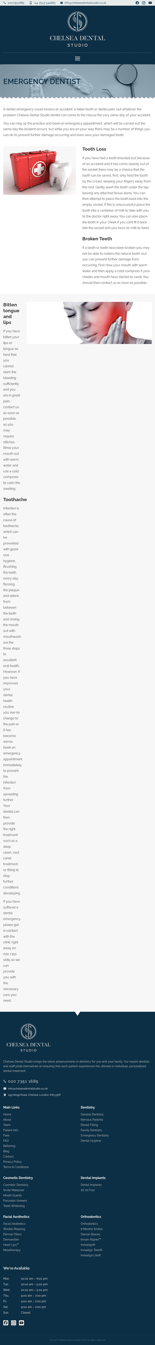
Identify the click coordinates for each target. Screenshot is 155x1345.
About (7, 1119)
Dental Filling (89, 1125)
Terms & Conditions (16, 1167)
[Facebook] (137, 2)
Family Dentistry (91, 1130)
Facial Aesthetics (14, 1223)
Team (6, 1125)
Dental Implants (91, 1184)
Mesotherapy (12, 1250)
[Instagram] (143, 2)
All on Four (88, 1190)
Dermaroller (11, 1239)
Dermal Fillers (12, 1234)
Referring (9, 1146)
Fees (6, 1135)
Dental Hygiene (91, 1140)
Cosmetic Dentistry (15, 1184)
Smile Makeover (13, 1190)
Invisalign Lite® (91, 1255)
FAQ (5, 1140)
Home (7, 1114)
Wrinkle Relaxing (14, 1229)
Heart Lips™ (11, 1244)
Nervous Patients (92, 1119)
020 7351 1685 (23, 1081)
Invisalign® (88, 1244)
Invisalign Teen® (91, 1250)
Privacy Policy (12, 1161)
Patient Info (10, 1130)
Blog (6, 1151)
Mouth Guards (12, 1195)
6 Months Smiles (92, 1229)
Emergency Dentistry (95, 1135)
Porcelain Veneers (15, 1200)
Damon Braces (90, 1234)
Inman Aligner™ (91, 1239)
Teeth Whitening (14, 1206)
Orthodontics (89, 1223)
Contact (8, 1156)
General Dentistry (92, 1114)
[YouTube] (150, 2)
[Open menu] (77, 58)
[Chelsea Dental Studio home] (77, 29)
